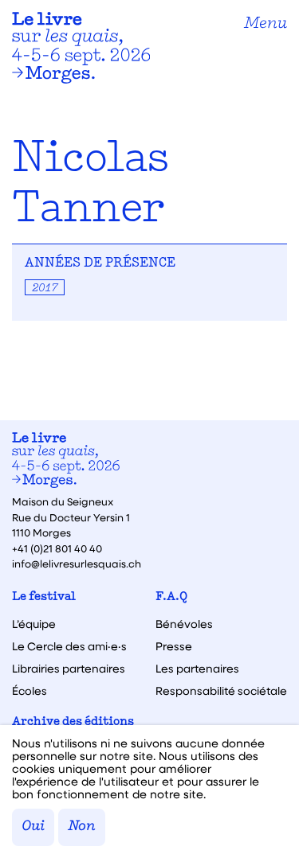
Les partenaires (197, 668)
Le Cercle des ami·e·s (69, 646)
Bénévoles (184, 624)
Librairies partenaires (68, 668)
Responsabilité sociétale (221, 690)
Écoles (29, 690)
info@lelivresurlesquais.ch (76, 563)
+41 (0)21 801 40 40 (57, 548)
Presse (173, 646)
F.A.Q (171, 597)
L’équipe (34, 624)
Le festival (44, 597)
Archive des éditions (73, 722)
